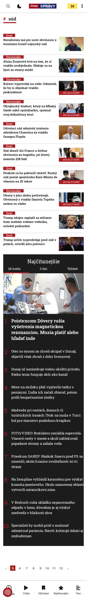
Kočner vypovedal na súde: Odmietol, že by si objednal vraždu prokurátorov (30, 88)
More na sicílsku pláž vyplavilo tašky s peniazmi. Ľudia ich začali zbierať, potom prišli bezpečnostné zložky (44, 392)
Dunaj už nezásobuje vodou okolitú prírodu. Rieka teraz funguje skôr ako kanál (45, 372)
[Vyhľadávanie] (8, 6)
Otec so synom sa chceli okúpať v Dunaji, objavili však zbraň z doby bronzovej (43, 354)
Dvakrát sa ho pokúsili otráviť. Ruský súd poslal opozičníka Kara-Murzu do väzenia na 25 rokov (30, 177)
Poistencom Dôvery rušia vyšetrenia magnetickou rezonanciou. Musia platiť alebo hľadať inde (44, 329)
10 (47, 568)
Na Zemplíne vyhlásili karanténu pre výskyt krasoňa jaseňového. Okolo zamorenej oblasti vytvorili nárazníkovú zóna (47, 484)
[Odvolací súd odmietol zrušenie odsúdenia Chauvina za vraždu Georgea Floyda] (71, 132)
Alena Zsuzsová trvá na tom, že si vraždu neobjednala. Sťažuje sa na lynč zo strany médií (27, 65)
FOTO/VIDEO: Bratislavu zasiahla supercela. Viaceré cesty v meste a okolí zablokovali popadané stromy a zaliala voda (46, 438)
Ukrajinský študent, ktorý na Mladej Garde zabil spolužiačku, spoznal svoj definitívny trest (29, 110)
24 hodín (14, 269)
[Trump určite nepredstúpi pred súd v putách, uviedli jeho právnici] (71, 244)
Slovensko (13, 57)
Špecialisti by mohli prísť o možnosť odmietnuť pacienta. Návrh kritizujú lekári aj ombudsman (47, 530)
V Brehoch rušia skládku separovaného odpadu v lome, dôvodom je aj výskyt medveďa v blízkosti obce (43, 507)
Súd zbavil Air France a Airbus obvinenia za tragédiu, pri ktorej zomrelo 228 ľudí (26, 155)
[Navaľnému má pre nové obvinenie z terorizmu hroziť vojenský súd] (71, 44)
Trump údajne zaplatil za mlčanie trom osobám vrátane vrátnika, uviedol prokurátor (27, 222)
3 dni (43, 269)
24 (72, 6)
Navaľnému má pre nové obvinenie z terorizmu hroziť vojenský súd (29, 42)
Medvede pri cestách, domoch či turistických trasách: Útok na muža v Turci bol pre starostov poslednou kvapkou (46, 415)
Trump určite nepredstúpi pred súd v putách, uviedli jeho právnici (29, 242)
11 (54, 568)
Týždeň (72, 269)
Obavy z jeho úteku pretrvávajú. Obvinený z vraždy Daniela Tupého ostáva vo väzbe (28, 199)
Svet (9, 35)
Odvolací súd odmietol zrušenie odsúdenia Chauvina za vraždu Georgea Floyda (26, 132)
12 (61, 568)
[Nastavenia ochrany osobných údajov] (7, 592)
